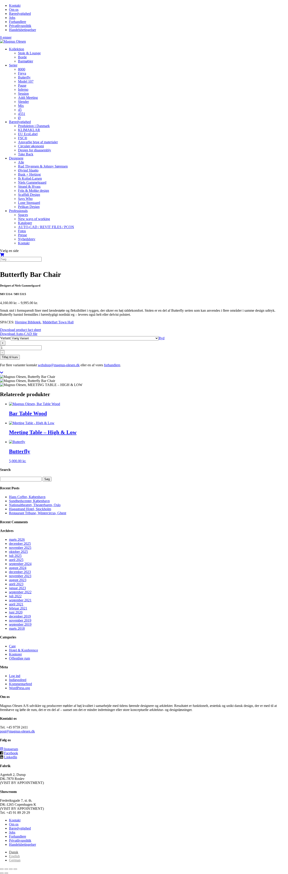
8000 (21, 69)
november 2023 (20, 576)
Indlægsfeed (17, 680)
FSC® (22, 138)
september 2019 (20, 624)
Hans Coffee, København (27, 497)
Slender (23, 102)
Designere (16, 158)
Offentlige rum (19, 658)
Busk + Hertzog (29, 174)
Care (12, 646)
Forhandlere (17, 22)
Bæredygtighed (20, 13)
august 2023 (17, 580)
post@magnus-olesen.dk (17, 731)
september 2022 (20, 592)
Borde (22, 57)
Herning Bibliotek (28, 322)
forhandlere (112, 365)
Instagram (10, 749)
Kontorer (15, 654)
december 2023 (20, 572)
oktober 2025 (18, 552)
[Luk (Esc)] (15, 869)
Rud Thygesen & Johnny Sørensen (43, 166)
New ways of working (34, 219)
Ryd (161, 338)
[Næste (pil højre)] (6, 873)
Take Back (25, 154)
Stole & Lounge (29, 53)
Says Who (25, 199)
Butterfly (24, 77)
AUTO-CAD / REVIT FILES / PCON (46, 227)
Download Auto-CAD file (18, 334)
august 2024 (17, 568)
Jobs (12, 18)
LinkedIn (10, 757)
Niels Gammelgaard (32, 182)
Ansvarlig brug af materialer (38, 142)
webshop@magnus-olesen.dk (59, 365)
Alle (21, 162)
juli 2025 (15, 556)
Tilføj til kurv (10, 357)
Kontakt (14, 5)
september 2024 (20, 564)
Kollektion (16, 49)
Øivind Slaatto (28, 170)
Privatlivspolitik (20, 26)
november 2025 (20, 548)
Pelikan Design (29, 207)
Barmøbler (25, 61)
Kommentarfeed (20, 684)
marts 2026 (17, 539)
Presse (22, 235)
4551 (21, 114)
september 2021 (20, 600)
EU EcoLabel (28, 134)
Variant (5, 338)
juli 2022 (15, 596)
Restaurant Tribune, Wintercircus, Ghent (37, 513)
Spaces (23, 215)
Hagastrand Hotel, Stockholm (30, 509)
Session (23, 93)
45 (20, 110)
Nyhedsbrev (26, 239)
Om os (13, 9)
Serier (13, 65)
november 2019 (20, 620)
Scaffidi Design (29, 194)
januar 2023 (17, 588)
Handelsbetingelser (22, 30)
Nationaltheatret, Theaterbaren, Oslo (35, 505)
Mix (21, 106)
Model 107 (26, 81)
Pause (22, 85)
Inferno (23, 89)
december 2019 (20, 616)
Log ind (14, 676)
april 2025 (16, 560)
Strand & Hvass (29, 186)
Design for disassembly (34, 150)
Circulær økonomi (31, 146)
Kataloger (25, 223)
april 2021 (16, 604)
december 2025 (20, 543)
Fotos (22, 231)
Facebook (11, 753)
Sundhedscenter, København (29, 501)
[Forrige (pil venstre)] (2, 873)
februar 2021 (18, 608)
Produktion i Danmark (34, 126)
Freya (22, 73)
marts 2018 (17, 628)
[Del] (11, 869)
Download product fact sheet (20, 330)
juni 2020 (15, 612)
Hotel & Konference (23, 650)
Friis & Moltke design (33, 190)
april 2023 (16, 584)
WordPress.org (19, 688)
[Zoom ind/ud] (2, 869)
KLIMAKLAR (29, 130)
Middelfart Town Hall (58, 322)
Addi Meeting (28, 97)
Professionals (18, 211)
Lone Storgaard (29, 203)
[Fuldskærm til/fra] (6, 869)
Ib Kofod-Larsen (30, 178)
